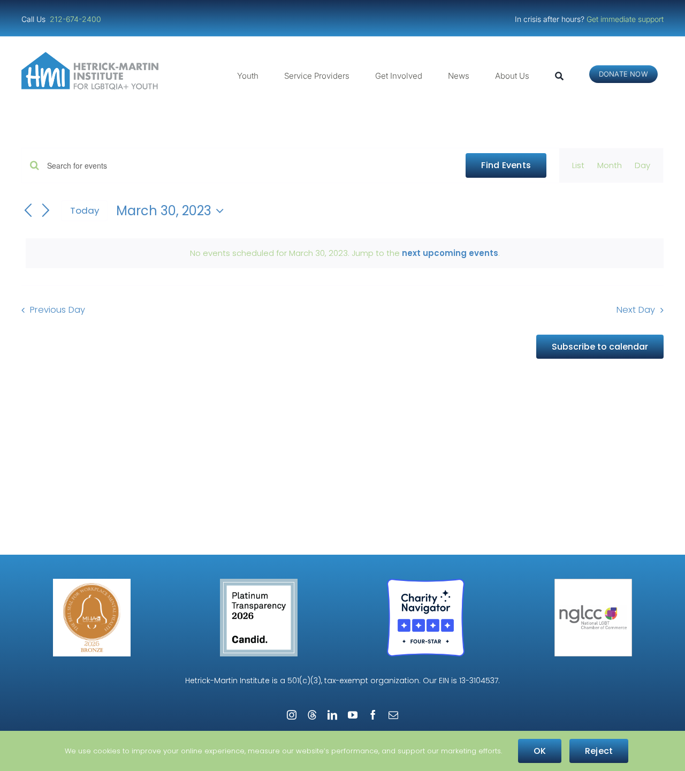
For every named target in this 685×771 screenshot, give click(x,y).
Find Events (506, 165)
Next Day (635, 310)
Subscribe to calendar (600, 347)
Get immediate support (625, 19)
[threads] (312, 715)
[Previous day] (27, 211)
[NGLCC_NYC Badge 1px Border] (593, 582)
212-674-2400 (76, 19)
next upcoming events (450, 253)
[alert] (345, 253)
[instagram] (291, 715)
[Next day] (46, 211)
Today (84, 210)
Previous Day (57, 310)
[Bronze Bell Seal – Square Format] (92, 582)
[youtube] (352, 715)
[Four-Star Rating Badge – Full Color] (426, 582)
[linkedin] (332, 715)
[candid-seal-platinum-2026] (259, 582)
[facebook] (373, 715)
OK (540, 751)
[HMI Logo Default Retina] (92, 56)
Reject (599, 751)
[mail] (393, 715)
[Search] (559, 76)
